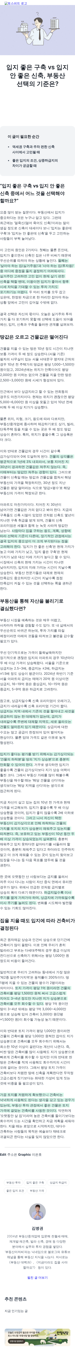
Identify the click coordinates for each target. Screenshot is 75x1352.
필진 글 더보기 (37, 1277)
